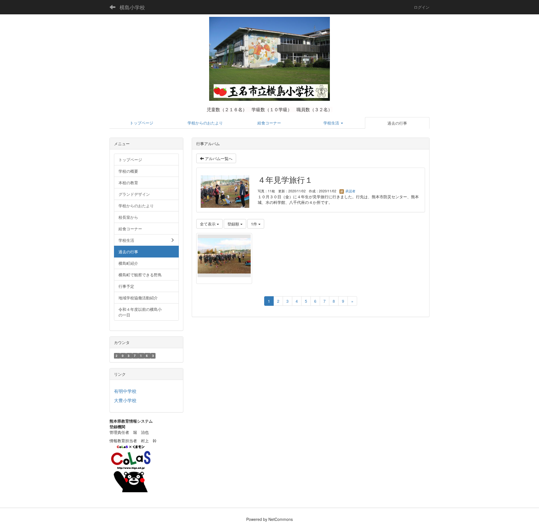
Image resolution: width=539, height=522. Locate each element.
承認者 (349, 190)
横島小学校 (132, 7)
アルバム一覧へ (218, 158)
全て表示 (208, 224)
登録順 (233, 224)
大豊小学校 (125, 400)
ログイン (422, 7)
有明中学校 (125, 391)
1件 (254, 224)
